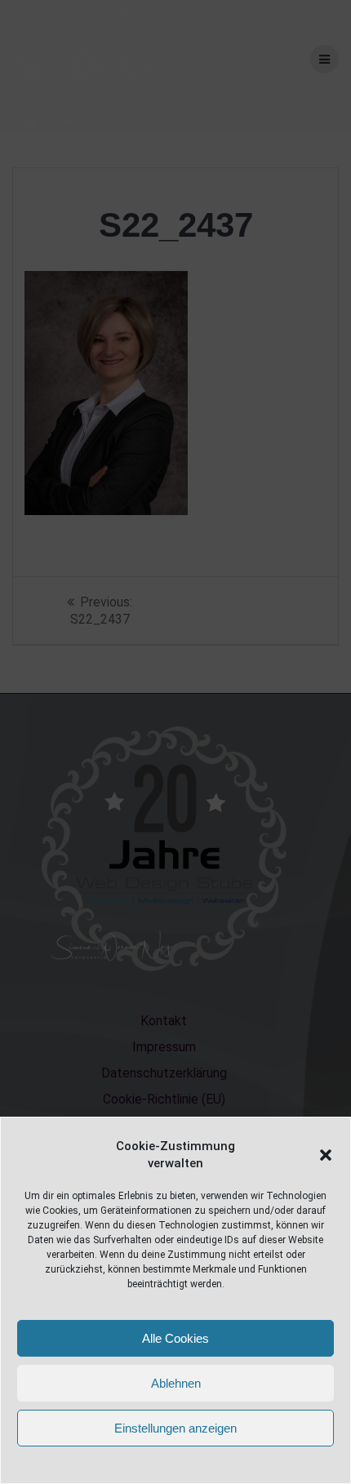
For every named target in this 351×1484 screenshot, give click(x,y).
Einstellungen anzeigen (175, 1428)
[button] (326, 1155)
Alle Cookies (175, 1338)
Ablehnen (176, 1383)
